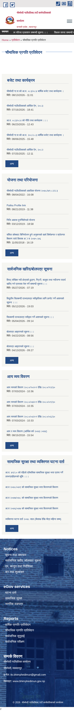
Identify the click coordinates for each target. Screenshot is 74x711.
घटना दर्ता (10, 592)
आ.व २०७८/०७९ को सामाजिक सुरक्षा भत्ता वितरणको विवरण (31, 487)
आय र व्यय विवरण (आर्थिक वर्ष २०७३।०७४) (27, 431)
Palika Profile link (16, 205)
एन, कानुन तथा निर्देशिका (19, 566)
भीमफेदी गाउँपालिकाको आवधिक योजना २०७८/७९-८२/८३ (32, 190)
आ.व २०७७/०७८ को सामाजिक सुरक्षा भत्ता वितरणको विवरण (31, 497)
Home (5, 39)
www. (16, 681)
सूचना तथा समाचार (15, 555)
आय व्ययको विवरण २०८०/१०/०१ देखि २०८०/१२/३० (31, 387)
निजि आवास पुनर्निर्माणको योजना (21, 220)
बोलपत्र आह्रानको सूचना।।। (20, 331)
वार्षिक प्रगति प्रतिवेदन (18, 624)
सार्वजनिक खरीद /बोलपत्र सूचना (23, 560)
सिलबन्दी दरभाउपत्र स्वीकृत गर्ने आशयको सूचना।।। (30, 317)
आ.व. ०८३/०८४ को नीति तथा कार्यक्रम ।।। (27, 120)
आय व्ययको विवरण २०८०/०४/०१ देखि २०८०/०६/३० (31, 416)
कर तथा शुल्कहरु (14, 572)
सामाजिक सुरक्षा (13, 598)
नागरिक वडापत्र (14, 604)
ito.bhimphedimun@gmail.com (28, 674)
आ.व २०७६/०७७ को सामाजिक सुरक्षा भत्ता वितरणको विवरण (31, 508)
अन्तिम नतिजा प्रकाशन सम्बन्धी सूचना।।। (24, 32)
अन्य (12, 163)
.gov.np (40, 681)
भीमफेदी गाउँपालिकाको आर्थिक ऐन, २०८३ (25, 105)
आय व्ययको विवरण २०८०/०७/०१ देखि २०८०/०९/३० (31, 402)
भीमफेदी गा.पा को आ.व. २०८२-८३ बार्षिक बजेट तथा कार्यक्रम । (35, 135)
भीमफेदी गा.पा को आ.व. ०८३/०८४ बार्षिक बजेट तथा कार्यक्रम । (35, 91)
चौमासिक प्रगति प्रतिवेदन (19, 630)
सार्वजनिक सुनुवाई (15, 636)
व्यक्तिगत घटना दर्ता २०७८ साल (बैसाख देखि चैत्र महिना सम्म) (33, 519)
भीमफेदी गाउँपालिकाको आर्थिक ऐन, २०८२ (25, 149)
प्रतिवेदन (15, 39)
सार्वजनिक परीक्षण (14, 641)
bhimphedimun (27, 681)
